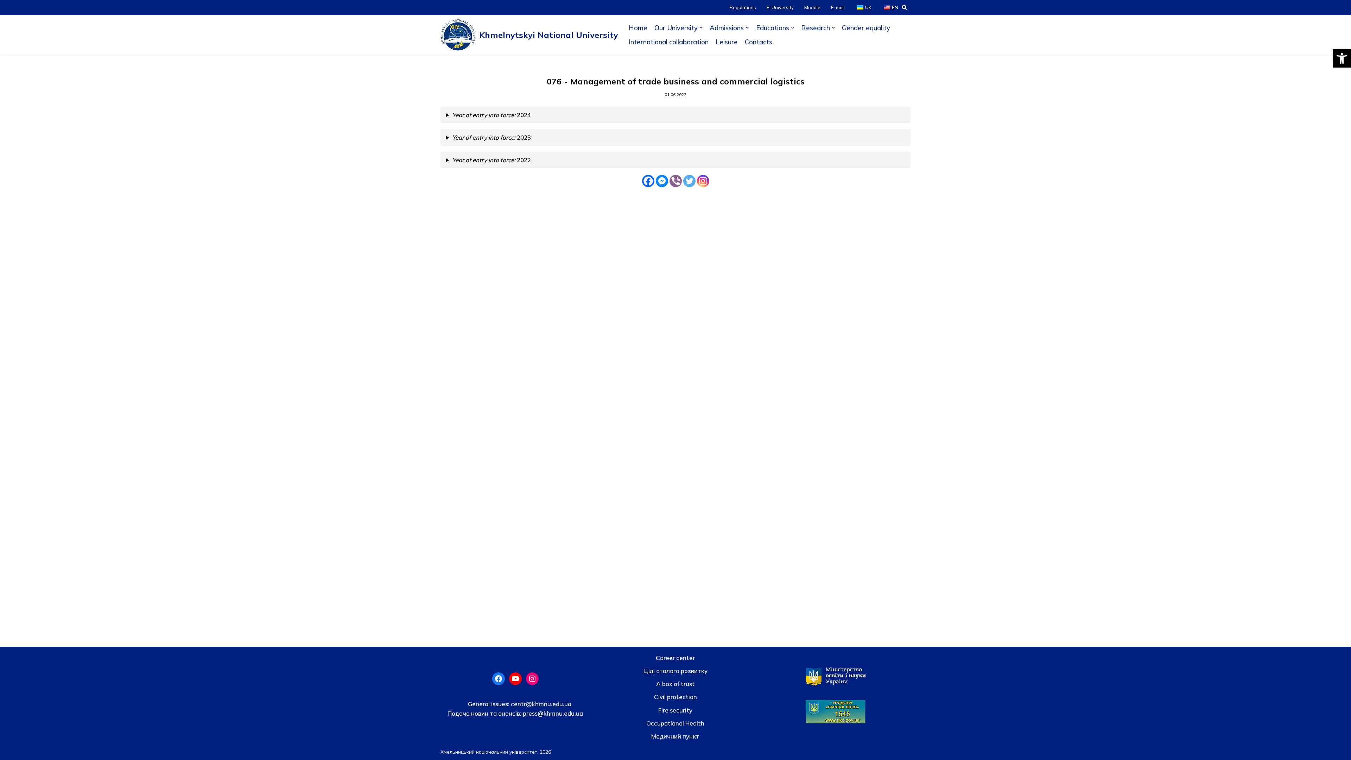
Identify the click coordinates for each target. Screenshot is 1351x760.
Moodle (812, 7)
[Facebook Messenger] (662, 181)
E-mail (838, 7)
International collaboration (669, 42)
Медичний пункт (675, 736)
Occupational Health (675, 723)
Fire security (675, 710)
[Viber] (676, 181)
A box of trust (675, 684)
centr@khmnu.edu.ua (540, 704)
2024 (491, 115)
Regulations (743, 7)
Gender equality (866, 28)
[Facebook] (648, 181)
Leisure (727, 42)
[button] (1342, 58)
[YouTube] (515, 678)
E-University (780, 7)
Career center (675, 657)
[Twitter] (689, 181)
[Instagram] (703, 181)
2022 (491, 160)
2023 (491, 137)
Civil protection (675, 697)
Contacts (758, 42)
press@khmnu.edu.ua (552, 713)
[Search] (904, 7)
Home (638, 28)
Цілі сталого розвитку (675, 670)
